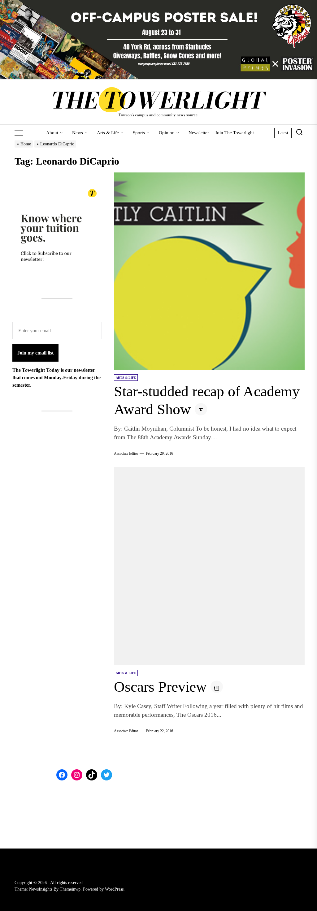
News (77, 132)
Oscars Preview (160, 686)
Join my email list (35, 352)
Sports (139, 132)
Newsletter (199, 132)
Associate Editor (126, 453)
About (52, 132)
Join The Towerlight (234, 132)
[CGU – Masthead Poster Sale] (158, 3)
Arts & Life (108, 132)
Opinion (167, 132)
